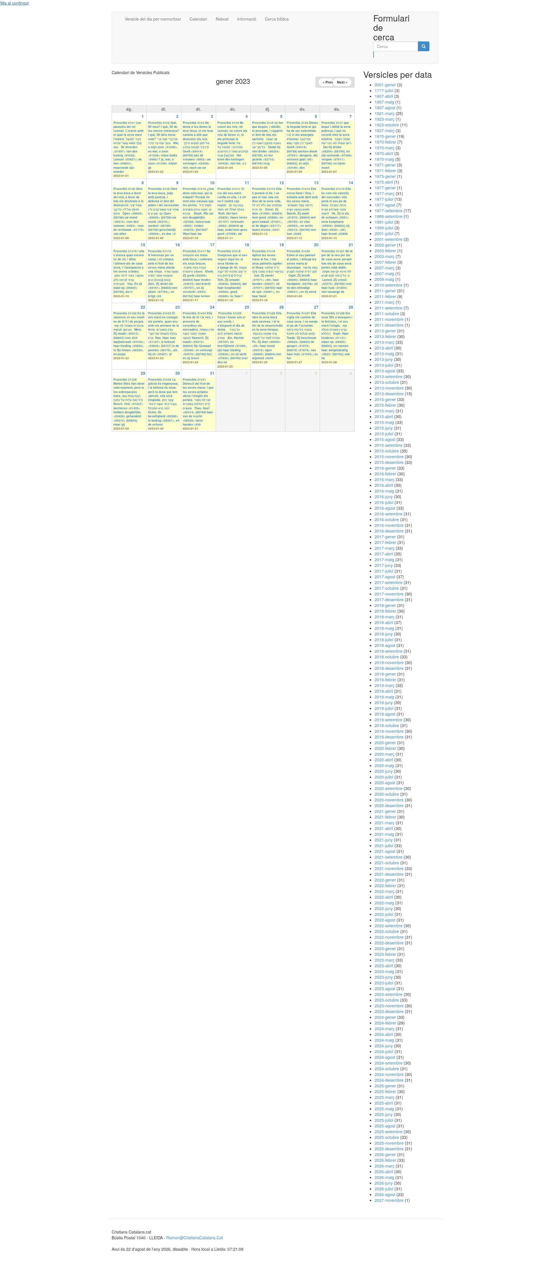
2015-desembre (389, 462)
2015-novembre (389, 456)
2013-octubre (387, 382)
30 (177, 373)
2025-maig (384, 1108)
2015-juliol (384, 433)
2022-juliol (384, 914)
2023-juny (384, 977)
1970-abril (384, 153)
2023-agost (385, 988)
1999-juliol (384, 228)
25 (247, 307)
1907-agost (385, 107)
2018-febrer (385, 611)
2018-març (384, 616)
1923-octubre (387, 125)
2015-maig (384, 422)
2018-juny (384, 634)
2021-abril (384, 828)
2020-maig (384, 765)
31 (212, 373)
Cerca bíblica (277, 19)
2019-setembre (388, 719)
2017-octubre (387, 588)
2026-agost (385, 1194)
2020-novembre (389, 800)
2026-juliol (384, 1188)
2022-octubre (387, 931)
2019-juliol (384, 708)
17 (212, 244)
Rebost (222, 19)
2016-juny (384, 496)
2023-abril (384, 965)
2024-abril (384, 1034)
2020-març (384, 754)
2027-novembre (389, 1200)
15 (143, 244)
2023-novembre (389, 1005)
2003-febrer (385, 250)
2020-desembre (389, 805)
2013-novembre (389, 388)
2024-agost (385, 1057)
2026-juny (384, 1183)
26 (281, 307)
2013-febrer (385, 336)
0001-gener (385, 85)
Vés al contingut (14, 3)
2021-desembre (389, 874)
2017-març (384, 548)
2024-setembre (388, 1063)
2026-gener (385, 1154)
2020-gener (385, 742)
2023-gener (385, 948)
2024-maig (384, 1040)
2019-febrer (385, 679)
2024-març (384, 1028)
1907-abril (384, 96)
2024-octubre (387, 1068)
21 (351, 244)
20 (316, 244)
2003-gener (385, 245)
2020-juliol (384, 777)
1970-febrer (385, 142)
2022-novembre (389, 937)
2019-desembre (389, 737)
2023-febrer (385, 954)
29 (143, 373)
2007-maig (384, 273)
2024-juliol (384, 1051)
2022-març (384, 891)
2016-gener (385, 468)
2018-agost (385, 645)
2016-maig (384, 491)
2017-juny (384, 565)
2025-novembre (389, 1143)
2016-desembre (389, 531)
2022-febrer (385, 885)
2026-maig (384, 1177)
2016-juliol (384, 502)
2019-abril (384, 691)
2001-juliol (384, 233)
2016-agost (385, 508)
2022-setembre (388, 925)
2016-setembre (388, 514)
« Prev (328, 82)
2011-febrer (385, 296)
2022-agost (385, 920)
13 (316, 182)
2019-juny (384, 702)
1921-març (384, 113)
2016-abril (384, 485)
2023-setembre (388, 994)
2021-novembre (389, 868)
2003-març (384, 256)
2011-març (384, 302)
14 (351, 182)
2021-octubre (387, 862)
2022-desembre (389, 943)
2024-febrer (385, 1023)
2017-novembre (389, 594)
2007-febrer (385, 262)
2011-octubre (387, 313)
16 (177, 244)
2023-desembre (389, 1011)
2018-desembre (389, 668)
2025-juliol (384, 1120)
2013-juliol (384, 365)
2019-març (384, 685)
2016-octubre (387, 519)
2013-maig (384, 353)
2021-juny (384, 840)
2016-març (384, 479)
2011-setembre (388, 308)
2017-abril (384, 554)
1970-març (384, 147)
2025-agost (385, 1126)
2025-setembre (388, 1131)
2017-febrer (385, 542)
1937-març (384, 130)
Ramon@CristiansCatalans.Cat (194, 1237)
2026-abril (384, 1171)
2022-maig (384, 902)
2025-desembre (389, 1148)
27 (316, 307)
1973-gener (385, 176)
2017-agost (385, 576)
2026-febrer (385, 1160)
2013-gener (385, 330)
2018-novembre (389, 662)
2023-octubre (387, 1000)
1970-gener (385, 136)
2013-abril (384, 348)
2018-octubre (387, 657)
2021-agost (385, 851)
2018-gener (385, 605)
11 (247, 182)
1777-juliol (384, 90)
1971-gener (385, 165)
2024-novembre (389, 1074)
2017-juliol (384, 571)
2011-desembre (389, 325)
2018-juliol (384, 639)
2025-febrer (385, 1091)
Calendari (198, 19)
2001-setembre (388, 239)
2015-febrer (385, 405)
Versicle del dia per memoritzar (153, 19)
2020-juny (384, 771)
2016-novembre (389, 525)
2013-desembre (389, 393)
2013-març (384, 342)
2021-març (384, 822)
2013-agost (385, 371)
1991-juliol (384, 222)
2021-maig (384, 834)
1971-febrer (385, 170)
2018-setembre (388, 651)
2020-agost (385, 782)
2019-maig (384, 697)
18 (247, 244)
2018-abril (384, 622)
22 (143, 307)
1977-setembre (388, 210)
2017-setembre (388, 582)
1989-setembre (388, 216)
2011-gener (385, 290)
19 (281, 244)
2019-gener (385, 674)
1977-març (384, 193)
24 (212, 307)
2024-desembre (389, 1080)
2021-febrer (385, 817)
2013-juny (384, 359)
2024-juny (384, 1045)
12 (281, 182)
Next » (342, 82)
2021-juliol (384, 845)
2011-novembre (389, 319)
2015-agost (385, 439)
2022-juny (384, 908)
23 (177, 307)
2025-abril (384, 1103)
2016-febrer (385, 473)
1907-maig (384, 102)
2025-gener (385, 1086)
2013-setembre (388, 376)
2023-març (384, 960)
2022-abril (384, 897)
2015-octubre (387, 451)
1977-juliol (384, 199)
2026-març (384, 1166)
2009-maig (384, 279)
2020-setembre (388, 788)
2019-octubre (387, 725)
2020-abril (384, 759)
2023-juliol (384, 983)
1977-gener (385, 187)
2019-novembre (389, 731)
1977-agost (385, 205)
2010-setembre (388, 285)
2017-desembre (389, 599)
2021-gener (385, 811)
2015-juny (384, 428)
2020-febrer (385, 748)
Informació (246, 19)
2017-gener (385, 536)
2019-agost (385, 714)
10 (212, 182)
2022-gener (385, 880)
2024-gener (385, 1017)
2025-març (384, 1097)
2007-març (384, 268)
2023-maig (384, 971)
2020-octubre (387, 794)
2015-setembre (388, 445)
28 (351, 307)
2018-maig (384, 628)
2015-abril (384, 416)
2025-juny (384, 1114)
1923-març (384, 119)
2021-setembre (388, 857)
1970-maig (384, 159)
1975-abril (384, 182)
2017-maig (384, 559)
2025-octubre (387, 1137)
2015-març (384, 411)
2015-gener (385, 399)
